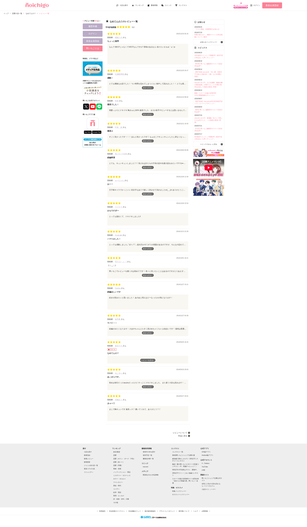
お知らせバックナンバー (208, 42)
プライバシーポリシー (167, 511)
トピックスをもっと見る (208, 144)
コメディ (116, 489)
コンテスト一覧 (177, 452)
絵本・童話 (117, 492)
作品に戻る (182, 436)
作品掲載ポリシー (134, 511)
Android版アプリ (207, 455)
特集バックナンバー (179, 491)
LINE (203, 470)
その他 (115, 502)
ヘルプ (195, 511)
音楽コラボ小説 (89, 469)
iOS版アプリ (206, 452)
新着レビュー (88, 459)
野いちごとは (92, 48)
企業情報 (205, 511)
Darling (118, 288)
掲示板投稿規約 (150, 511)
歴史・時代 (117, 486)
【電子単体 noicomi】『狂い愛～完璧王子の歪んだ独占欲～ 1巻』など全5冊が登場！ (208, 74)
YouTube (205, 467)
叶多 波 (119, 127)
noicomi (145, 467)
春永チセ (119, 346)
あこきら (119, 373)
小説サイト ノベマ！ (209, 489)
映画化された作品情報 (150, 475)
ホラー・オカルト (119, 479)
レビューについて (180, 433)
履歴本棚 (92, 26)
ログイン (256, 5)
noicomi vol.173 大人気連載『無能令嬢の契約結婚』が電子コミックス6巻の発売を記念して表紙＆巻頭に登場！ (208, 85)
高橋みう (119, 400)
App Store (88, 132)
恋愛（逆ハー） (118, 462)
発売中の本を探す (149, 452)
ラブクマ (119, 207)
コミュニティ (88, 472)
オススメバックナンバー (180, 494)
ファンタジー (118, 482)
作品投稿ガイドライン (117, 511)
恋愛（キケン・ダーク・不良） (124, 459)
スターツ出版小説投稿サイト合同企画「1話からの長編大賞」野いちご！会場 (185, 481)
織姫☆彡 (119, 37)
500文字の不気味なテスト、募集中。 (185, 470)
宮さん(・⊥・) (121, 262)
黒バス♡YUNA (121, 154)
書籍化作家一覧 (148, 459)
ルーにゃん (119, 180)
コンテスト (183, 5)
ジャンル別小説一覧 (91, 465)
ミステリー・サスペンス (121, 475)
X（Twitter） (206, 463)
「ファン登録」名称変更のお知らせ (206, 29)
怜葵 (117, 101)
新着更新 (87, 462)
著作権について (184, 511)
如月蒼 (118, 319)
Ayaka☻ (118, 235)
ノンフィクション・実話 (121, 472)
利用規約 (102, 511)
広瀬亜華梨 (119, 74)
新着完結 (87, 455)
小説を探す (124, 5)
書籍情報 (154, 5)
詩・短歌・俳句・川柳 (121, 499)
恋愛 (114, 455)
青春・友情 (117, 469)
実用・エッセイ (118, 496)
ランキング (139, 5)
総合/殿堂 (116, 452)
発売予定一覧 (147, 455)
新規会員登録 (272, 5)
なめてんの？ (116, 21)
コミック (168, 5)
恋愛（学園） (118, 465)
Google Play (97, 132)
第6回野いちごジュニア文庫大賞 (183, 455)
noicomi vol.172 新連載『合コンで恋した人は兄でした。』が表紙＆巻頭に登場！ (208, 120)
